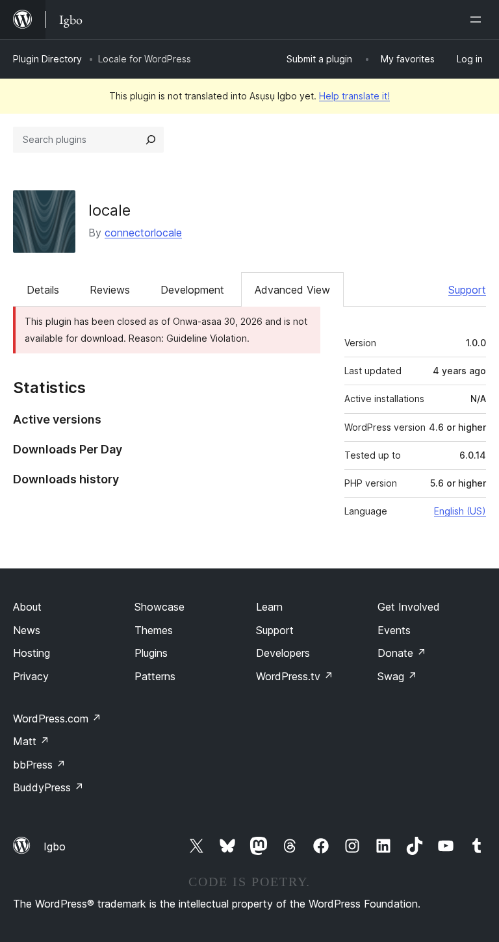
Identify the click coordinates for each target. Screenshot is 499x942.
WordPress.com (57, 718)
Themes (153, 630)
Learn (269, 606)
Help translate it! (354, 95)
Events (394, 630)
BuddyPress (48, 787)
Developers (283, 652)
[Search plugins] (151, 140)
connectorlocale (143, 232)
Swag (397, 676)
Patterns (154, 676)
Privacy (31, 676)
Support (467, 289)
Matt (31, 741)
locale (109, 210)
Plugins (151, 652)
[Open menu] (478, 19)
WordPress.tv (294, 676)
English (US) (460, 510)
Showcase (159, 606)
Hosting (31, 652)
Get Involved (408, 606)
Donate (401, 652)
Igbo (55, 846)
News (26, 630)
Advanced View (292, 289)
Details (43, 289)
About (27, 606)
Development (192, 289)
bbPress (39, 764)
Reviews (110, 289)
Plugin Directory (47, 58)
